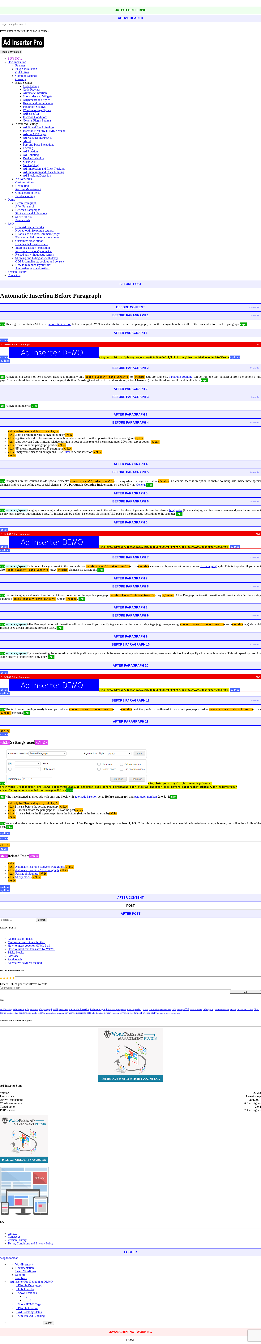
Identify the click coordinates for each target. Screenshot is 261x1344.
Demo (11, 199)
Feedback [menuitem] (21, 1278)
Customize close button (29, 240)
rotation (115, 1013)
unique (160, 1013)
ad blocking (6, 1009)
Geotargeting (31, 165)
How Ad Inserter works (29, 227)
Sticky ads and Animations (31, 213)
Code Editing (31, 86)
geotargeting (12, 1013)
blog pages (175, 510)
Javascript (70, 1013)
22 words (254, 586)
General (141, 484)
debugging (208, 1009)
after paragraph (45, 1009)
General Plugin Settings (37, 120)
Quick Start (22, 72)
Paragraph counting (180, 376)
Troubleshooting (25, 196)
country (180, 1009)
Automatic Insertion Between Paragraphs (40, 866)
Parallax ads (22, 220)
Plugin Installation (26, 68)
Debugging (22, 185)
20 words (254, 700)
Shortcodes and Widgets (37, 96)
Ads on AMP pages (34, 134)
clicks (145, 1010)
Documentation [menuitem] (24, 1267)
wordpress (175, 1013)
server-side (125, 1013)
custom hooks (196, 1009)
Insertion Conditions (35, 117)
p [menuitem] (26, 1296)
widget (167, 1013)
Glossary (20, 79)
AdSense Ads (31, 113)
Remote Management (28, 189)
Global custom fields (27, 192)
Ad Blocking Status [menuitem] (30, 1312)
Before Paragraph (25, 203)
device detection (222, 1009)
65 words (254, 422)
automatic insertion (60, 324)
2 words (255, 397)
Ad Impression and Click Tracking (44, 168)
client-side (154, 1009)
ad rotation (18, 1009)
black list (131, 1009)
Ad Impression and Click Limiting (43, 172)
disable (233, 1010)
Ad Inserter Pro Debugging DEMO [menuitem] (31, 1281)
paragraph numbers (145, 796)
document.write (245, 1009)
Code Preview (31, 89)
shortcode (145, 1013)
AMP (55, 1009)
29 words (254, 557)
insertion (60, 1013)
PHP (89, 1013)
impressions (51, 1013)
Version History (17, 271)
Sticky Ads (29, 161)
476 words (254, 307)
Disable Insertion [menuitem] (28, 1308)
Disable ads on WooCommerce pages (37, 234)
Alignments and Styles (36, 99)
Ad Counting (31, 154)
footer (3, 1013)
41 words (254, 644)
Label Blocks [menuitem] (26, 1289)
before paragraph (99, 1009)
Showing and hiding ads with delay (36, 258)
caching (138, 1009)
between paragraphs (117, 1009)
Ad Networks (23, 179)
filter (256, 1009)
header (22, 1013)
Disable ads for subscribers (31, 244)
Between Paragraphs (27, 209)
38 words (254, 472)
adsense (34, 1009)
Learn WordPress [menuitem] (25, 1271)
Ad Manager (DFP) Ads (37, 137)
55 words (254, 368)
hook (28, 1013)
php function (98, 1013)
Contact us (14, 275)
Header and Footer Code (38, 103)
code (174, 1009)
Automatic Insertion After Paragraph (37, 870)
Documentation (17, 62)
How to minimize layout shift (32, 265)
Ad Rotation (30, 151)
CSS (186, 1009)
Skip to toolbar (9, 1258)
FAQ (11, 223)
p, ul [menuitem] (28, 1300)
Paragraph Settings (34, 106)
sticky (153, 1013)
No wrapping (208, 566)
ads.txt (27, 141)
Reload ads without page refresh (34, 254)
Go (245, 991)
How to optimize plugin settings (34, 230)
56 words (254, 501)
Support (12, 1233)
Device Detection (33, 158)
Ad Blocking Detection (37, 175)
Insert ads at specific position (32, 247)
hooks (34, 1013)
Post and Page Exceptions (38, 144)
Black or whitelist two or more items (37, 237)
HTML (41, 1012)
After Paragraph (25, 206)
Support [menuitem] (20, 1274)
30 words (254, 315)
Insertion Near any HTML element (44, 130)
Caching (28, 148)
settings (135, 1012)
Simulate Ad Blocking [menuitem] (31, 1315)
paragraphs (81, 1013)
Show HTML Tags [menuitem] (29, 1304)
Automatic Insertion (35, 93)
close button (165, 1009)
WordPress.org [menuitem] (24, 1264)
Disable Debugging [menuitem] (29, 1285)
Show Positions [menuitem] (27, 1293)
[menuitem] (134, 1323)
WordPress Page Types (37, 110)
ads (27, 1009)
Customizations (24, 182)
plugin (107, 1013)
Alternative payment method (32, 268)
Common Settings (26, 75)
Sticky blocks (23, 216)
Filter (67, 452)
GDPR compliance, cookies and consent (39, 261)
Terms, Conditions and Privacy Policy (30, 1243)
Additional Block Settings (38, 127)
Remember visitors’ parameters (33, 251)
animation (63, 1009)
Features (20, 65)
